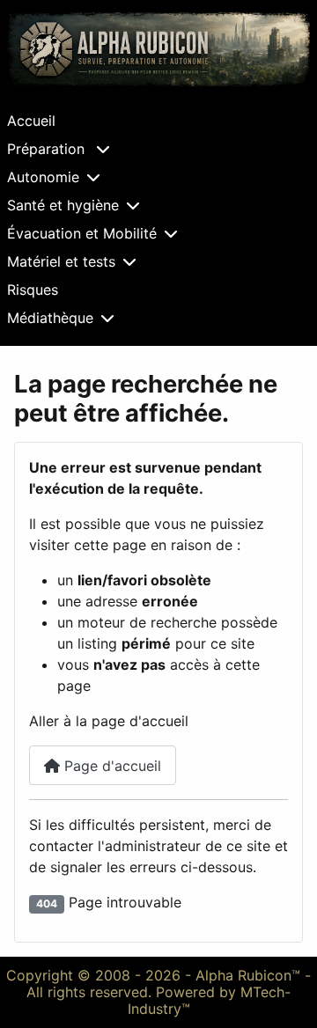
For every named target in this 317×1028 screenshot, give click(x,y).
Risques (32, 289)
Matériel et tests (61, 261)
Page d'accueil (110, 766)
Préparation (48, 149)
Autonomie (43, 177)
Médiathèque (50, 318)
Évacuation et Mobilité (82, 233)
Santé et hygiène (63, 205)
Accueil (31, 120)
